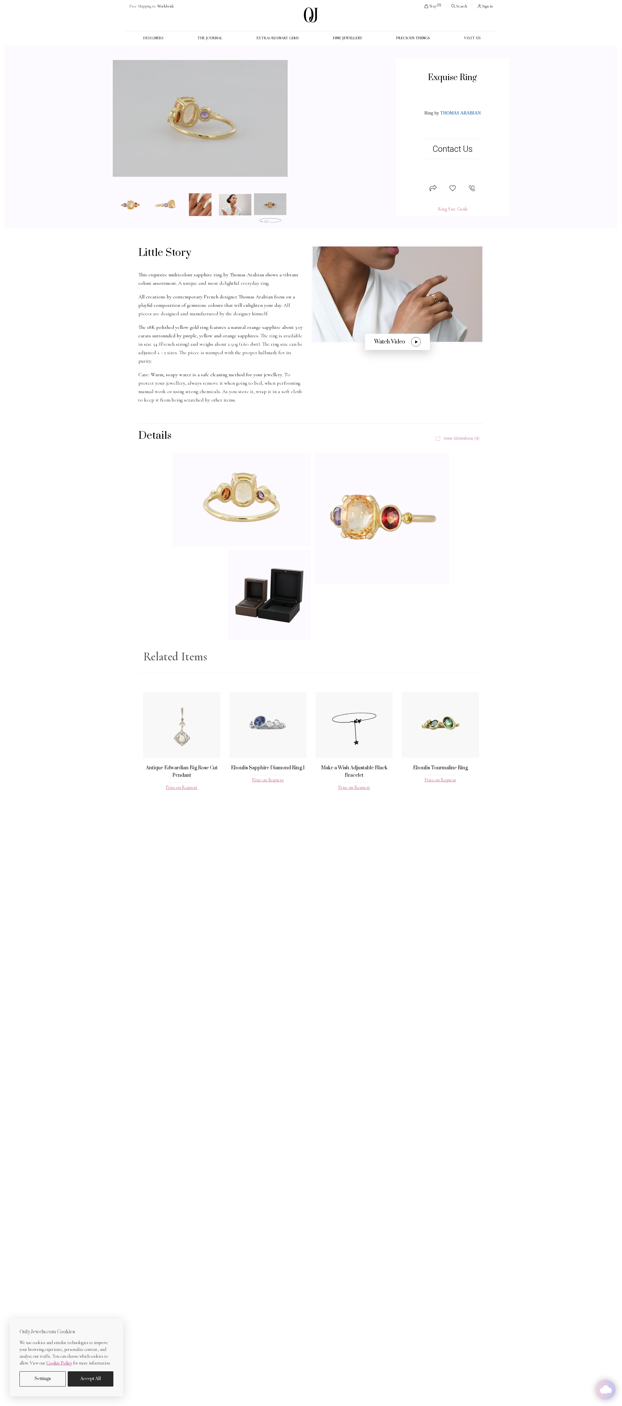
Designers (153, 38)
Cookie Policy (59, 1363)
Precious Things (413, 38)
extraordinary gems (278, 38)
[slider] (200, 118)
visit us (472, 38)
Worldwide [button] (151, 6)
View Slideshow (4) (461, 438)
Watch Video (389, 341)
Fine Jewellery (347, 38)
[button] (432, 6)
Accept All (90, 1379)
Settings (43, 1379)
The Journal (210, 38)
